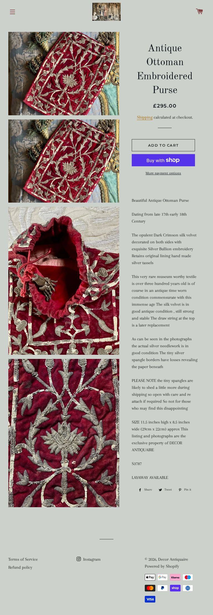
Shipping (145, 117)
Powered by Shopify (162, 566)
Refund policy (20, 567)
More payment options (163, 173)
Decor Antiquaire (173, 559)
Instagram (91, 559)
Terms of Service (23, 559)
